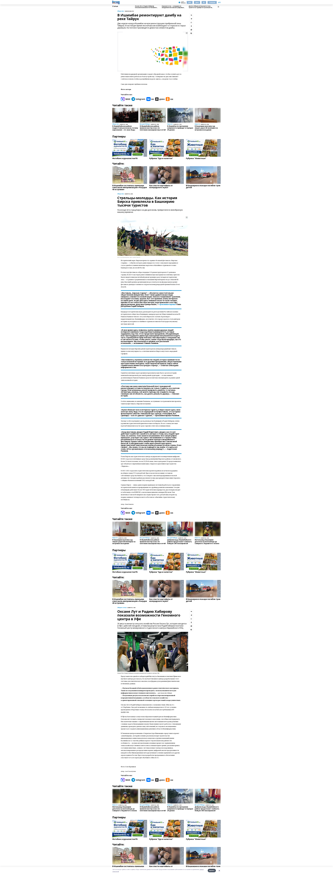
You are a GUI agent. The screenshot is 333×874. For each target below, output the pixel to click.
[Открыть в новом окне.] (125, 99)
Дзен (197, 2)
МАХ (189, 2)
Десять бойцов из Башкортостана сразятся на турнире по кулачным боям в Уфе (201, 6)
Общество (120, 11)
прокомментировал (167, 304)
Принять (211, 870)
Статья (115, 6)
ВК (204, 2)
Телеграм (212, 2)
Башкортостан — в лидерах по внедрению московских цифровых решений (173, 6)
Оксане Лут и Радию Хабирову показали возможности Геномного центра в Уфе (146, 6)
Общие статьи (122, 607)
